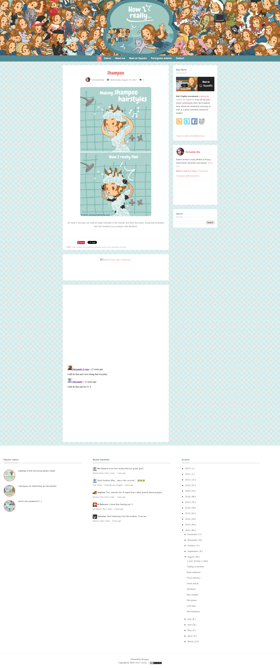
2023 (188, 468)
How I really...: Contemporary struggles (108, 485)
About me (120, 58)
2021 (188, 479)
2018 (188, 496)
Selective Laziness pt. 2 (30, 501)
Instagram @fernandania (187, 175)
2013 (188, 524)
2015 (188, 513)
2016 (188, 508)
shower (123, 247)
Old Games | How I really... (103, 509)
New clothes (192, 594)
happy (80, 247)
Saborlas (101, 516)
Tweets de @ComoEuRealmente (190, 136)
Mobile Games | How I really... (104, 473)
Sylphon (101, 492)
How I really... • (143, 662)
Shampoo (191, 589)
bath (74, 247)
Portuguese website (161, 58)
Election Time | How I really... (104, 497)
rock (109, 247)
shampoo (116, 247)
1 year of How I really (197, 561)
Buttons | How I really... (102, 521)
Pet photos (192, 600)
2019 (188, 491)
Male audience (194, 572)
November (193, 540)
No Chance (102, 468)
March (191, 641)
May (190, 630)
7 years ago (121, 473)
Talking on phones (195, 566)
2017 (188, 502)
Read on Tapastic (138, 58)
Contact (180, 58)
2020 (188, 485)
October (192, 545)
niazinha (90, 247)
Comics (107, 58)
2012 (188, 530)
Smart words (193, 583)
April (190, 636)
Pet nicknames (193, 611)
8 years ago (118, 509)
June (190, 624)
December (193, 534)
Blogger (145, 659)
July (190, 619)
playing (98, 247)
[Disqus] (115, 324)
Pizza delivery (193, 577)
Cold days (191, 606)
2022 (188, 474)
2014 (188, 519)
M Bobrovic (102, 504)
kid (84, 247)
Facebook (203, 171)
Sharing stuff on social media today (36, 471)
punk (104, 247)
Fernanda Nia (98, 80)
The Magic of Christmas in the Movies (37, 486)
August (191, 556)
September (193, 551)
